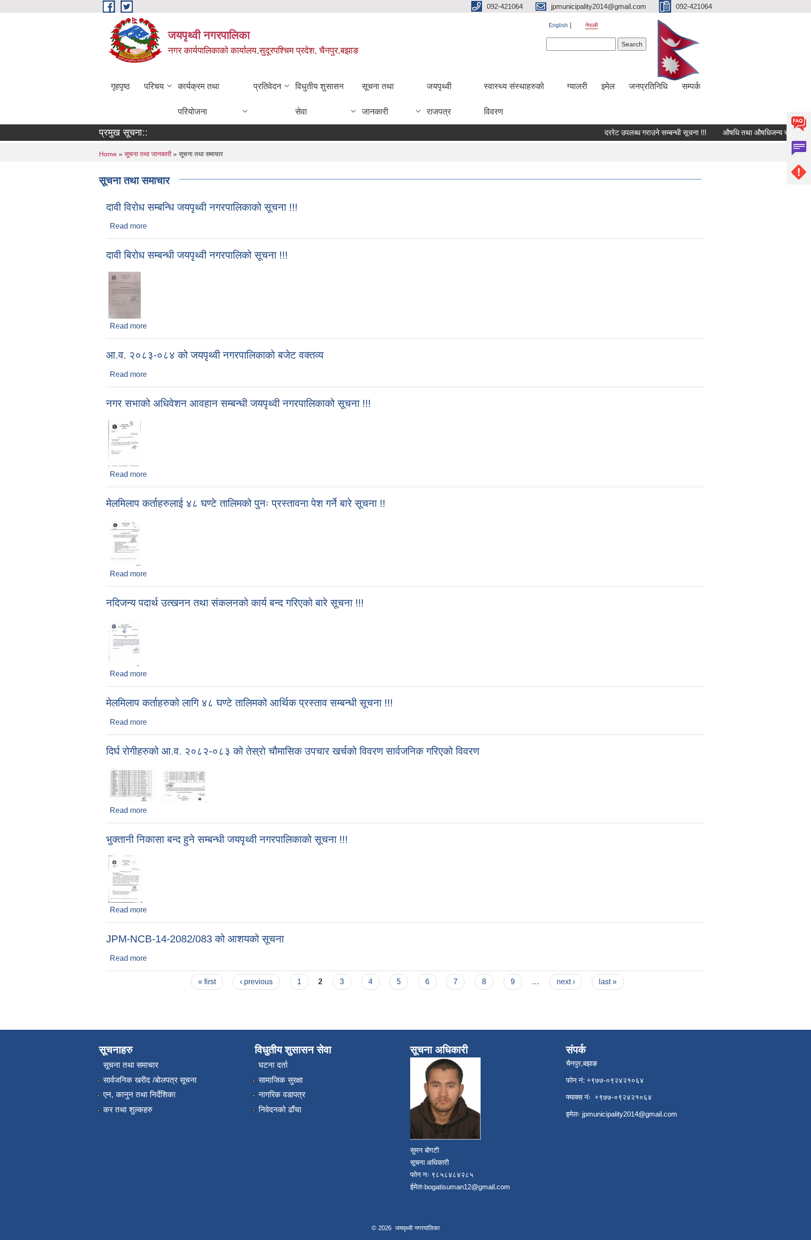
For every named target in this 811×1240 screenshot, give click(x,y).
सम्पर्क (691, 86)
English (558, 25)
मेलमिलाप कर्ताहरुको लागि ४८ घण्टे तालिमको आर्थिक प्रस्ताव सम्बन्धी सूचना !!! (249, 703)
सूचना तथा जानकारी (378, 99)
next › (566, 982)
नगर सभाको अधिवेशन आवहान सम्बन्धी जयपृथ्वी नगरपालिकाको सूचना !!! (238, 403)
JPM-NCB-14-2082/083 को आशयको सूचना (195, 939)
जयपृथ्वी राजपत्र (439, 99)
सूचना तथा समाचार (130, 1065)
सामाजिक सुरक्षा (281, 1080)
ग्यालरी (577, 86)
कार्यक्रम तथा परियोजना (198, 99)
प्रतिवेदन (267, 86)
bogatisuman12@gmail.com (467, 1187)
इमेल (608, 86)
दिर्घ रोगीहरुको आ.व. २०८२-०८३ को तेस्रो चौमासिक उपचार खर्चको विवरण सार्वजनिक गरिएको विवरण (292, 751)
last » (608, 982)
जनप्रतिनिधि (648, 86)
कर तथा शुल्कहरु (128, 1109)
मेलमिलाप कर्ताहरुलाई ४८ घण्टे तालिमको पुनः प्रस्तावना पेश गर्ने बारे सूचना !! (245, 503)
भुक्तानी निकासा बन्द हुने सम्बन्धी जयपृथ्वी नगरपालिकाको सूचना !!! (227, 839)
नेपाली (591, 25)
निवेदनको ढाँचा (280, 1109)
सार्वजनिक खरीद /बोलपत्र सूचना (150, 1080)
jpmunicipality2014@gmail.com (629, 1114)
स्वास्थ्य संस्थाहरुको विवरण (514, 99)
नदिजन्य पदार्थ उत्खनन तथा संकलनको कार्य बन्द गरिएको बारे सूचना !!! (235, 603)
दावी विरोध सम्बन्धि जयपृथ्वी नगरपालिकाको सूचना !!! (202, 207)
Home (108, 154)
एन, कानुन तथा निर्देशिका (139, 1094)
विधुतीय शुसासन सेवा (319, 99)
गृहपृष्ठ (120, 86)
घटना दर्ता (273, 1065)
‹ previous (256, 982)
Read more (128, 226)
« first (207, 982)
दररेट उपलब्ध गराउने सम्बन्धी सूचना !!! (645, 133)
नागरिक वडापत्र (282, 1094)
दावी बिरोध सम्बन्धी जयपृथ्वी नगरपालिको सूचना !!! (197, 255)
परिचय (154, 86)
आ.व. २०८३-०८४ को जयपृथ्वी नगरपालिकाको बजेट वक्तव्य (214, 355)
